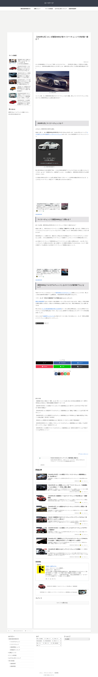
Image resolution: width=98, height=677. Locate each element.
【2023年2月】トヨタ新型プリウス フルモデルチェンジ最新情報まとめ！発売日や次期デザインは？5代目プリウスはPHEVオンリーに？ (62, 428)
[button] (80, 366)
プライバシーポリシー (48, 672)
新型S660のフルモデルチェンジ (63, 292)
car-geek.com (39, 214)
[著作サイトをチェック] (56, 373)
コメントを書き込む (62, 602)
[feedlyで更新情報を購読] (65, 373)
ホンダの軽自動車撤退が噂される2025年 (51, 308)
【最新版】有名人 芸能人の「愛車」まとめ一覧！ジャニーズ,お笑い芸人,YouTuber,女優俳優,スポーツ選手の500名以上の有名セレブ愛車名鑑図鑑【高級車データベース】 (61, 401)
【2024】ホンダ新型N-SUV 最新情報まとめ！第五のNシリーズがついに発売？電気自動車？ (58, 420)
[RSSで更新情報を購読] (68, 373)
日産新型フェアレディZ (48, 316)
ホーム (41, 672)
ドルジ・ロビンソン (51, 566)
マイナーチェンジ (40, 323)
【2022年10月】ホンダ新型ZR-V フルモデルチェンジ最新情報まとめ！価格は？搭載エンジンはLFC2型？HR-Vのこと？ (62, 411)
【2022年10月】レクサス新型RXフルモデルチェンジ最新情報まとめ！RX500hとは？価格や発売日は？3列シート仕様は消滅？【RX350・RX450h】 (62, 416)
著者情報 (56, 672)
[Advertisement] (49, 21)
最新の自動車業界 (40, 301)
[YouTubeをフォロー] (62, 373)
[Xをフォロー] (59, 373)
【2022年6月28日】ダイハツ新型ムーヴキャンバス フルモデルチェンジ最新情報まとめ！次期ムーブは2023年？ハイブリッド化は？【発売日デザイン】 (61, 424)
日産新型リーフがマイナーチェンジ (53, 134)
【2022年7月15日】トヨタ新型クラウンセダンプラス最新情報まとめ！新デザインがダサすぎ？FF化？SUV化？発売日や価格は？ (61, 406)
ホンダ (47, 323)
